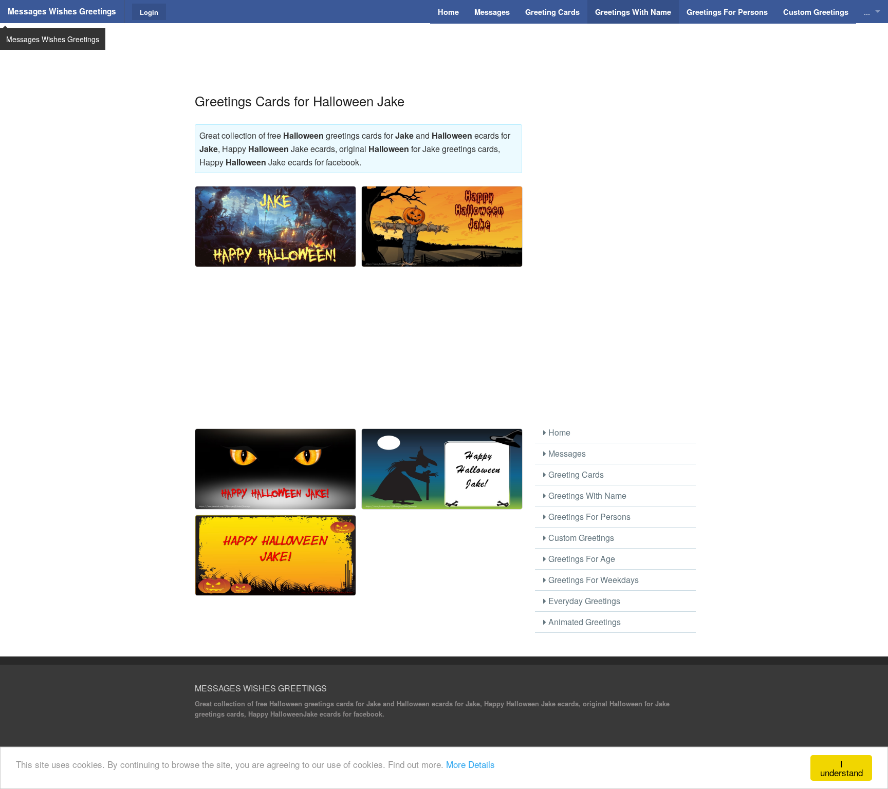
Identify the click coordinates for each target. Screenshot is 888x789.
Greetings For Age (580, 559)
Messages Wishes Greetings (62, 11)
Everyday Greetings (583, 601)
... (867, 11)
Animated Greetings (583, 622)
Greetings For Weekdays (592, 580)
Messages (566, 453)
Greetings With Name (586, 495)
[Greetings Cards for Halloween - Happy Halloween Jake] (442, 226)
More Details (470, 764)
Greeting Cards (575, 474)
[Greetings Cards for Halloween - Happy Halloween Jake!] (275, 469)
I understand (841, 768)
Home (558, 432)
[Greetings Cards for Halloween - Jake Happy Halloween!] (275, 226)
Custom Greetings (580, 537)
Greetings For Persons (588, 516)
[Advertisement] (444, 49)
